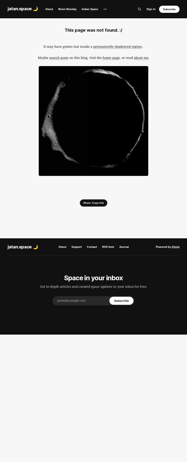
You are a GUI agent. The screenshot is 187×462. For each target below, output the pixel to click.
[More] (105, 9)
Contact (92, 246)
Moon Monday (67, 9)
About (49, 9)
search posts (58, 57)
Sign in (150, 9)
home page (111, 57)
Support (76, 246)
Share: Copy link (93, 202)
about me (141, 57)
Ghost (176, 246)
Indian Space (90, 9)
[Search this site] (139, 9)
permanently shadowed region (117, 46)
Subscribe (169, 9)
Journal (124, 246)
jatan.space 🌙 (22, 8)
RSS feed (108, 246)
